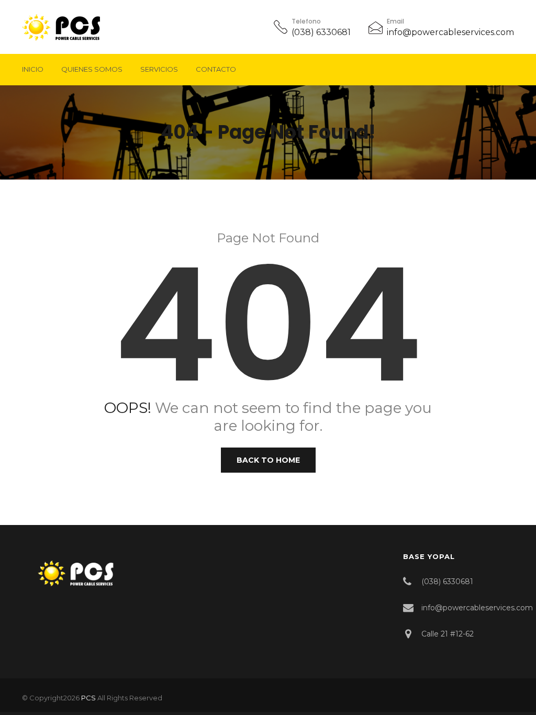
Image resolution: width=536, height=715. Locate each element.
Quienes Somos (91, 69)
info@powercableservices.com (450, 32)
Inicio (32, 69)
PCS (88, 698)
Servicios (159, 69)
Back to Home (268, 460)
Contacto (216, 69)
